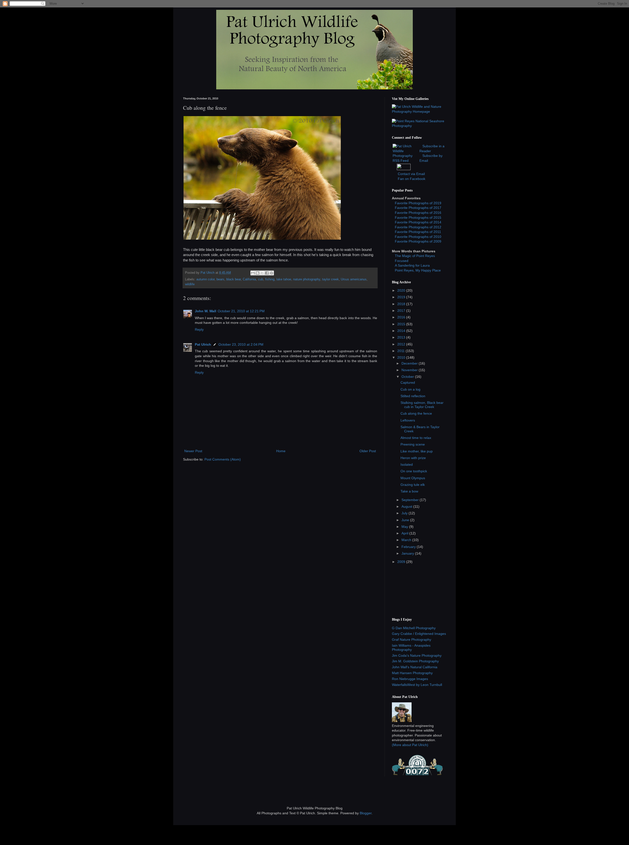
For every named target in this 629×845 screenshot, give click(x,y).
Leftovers (407, 420)
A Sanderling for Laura (412, 265)
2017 (401, 311)
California (249, 279)
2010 (401, 357)
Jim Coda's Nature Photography (417, 655)
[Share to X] (262, 273)
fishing (269, 279)
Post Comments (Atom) (222, 459)
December (410, 363)
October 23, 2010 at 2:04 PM (240, 344)
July (405, 513)
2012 (401, 344)
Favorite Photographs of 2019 (418, 203)
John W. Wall (205, 311)
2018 (401, 304)
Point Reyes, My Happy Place (418, 270)
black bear (233, 279)
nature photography (306, 279)
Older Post (367, 451)
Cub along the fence (416, 413)
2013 (401, 337)
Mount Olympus (412, 478)
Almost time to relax (415, 438)
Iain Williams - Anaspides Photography (411, 647)
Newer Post (193, 451)
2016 (401, 317)
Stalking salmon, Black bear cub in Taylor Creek (421, 405)
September (410, 500)
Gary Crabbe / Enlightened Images (419, 634)
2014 (401, 331)
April (405, 533)
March (406, 540)
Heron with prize (413, 458)
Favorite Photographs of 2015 (418, 217)
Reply (199, 329)
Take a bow (409, 491)
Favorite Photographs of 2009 (418, 241)
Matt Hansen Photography (412, 673)
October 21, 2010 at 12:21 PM (241, 311)
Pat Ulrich (203, 344)
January (408, 553)
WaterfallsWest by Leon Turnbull (417, 685)
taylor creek (330, 279)
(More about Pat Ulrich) (410, 745)
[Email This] (252, 273)
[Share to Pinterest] (271, 273)
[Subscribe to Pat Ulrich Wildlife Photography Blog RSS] (405, 161)
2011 (401, 351)
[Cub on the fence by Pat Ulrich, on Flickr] (262, 239)
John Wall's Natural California (414, 667)
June (405, 520)
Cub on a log (410, 389)
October (408, 377)
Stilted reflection (412, 396)
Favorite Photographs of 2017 (418, 208)
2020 (401, 290)
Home (281, 451)
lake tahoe (283, 279)
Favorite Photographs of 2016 (418, 213)
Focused (401, 261)
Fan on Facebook (411, 179)
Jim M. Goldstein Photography (415, 661)
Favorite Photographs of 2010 (418, 237)
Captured (407, 382)
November (410, 370)
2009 (401, 562)
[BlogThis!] (257, 273)
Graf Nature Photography (411, 639)
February (409, 547)
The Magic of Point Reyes (415, 256)
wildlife (190, 284)
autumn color (205, 279)
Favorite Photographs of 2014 (418, 222)
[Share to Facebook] (266, 273)
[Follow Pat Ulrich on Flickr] (404, 169)
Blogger (366, 813)
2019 (401, 297)
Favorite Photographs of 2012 (418, 227)
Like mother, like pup (416, 451)
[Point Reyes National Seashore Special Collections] (419, 126)
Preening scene (412, 444)
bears (220, 279)
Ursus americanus (354, 279)
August (407, 506)
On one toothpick (413, 471)
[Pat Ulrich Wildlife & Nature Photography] (419, 111)
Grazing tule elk (412, 485)
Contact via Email (411, 174)
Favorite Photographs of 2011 (418, 232)
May (405, 527)
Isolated (406, 464)
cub (260, 279)
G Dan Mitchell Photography (414, 628)
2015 (401, 324)
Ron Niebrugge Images (410, 679)
